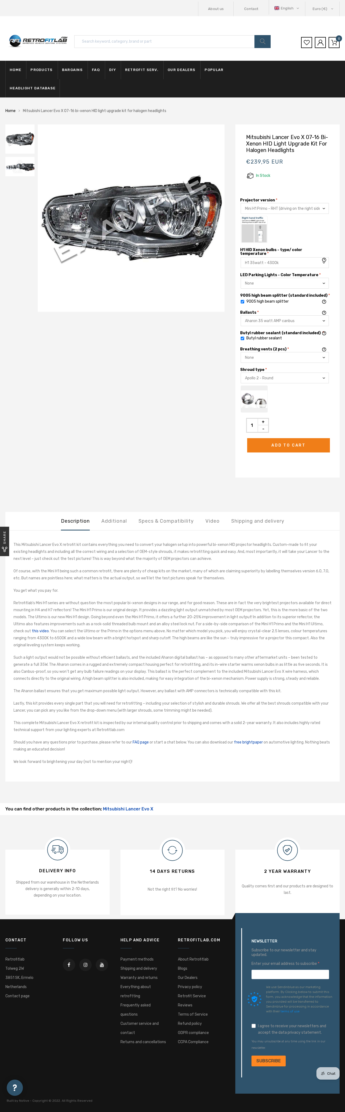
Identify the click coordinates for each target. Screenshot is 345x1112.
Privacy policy (190, 987)
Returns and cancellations (143, 1042)
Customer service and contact (139, 1028)
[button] (287, 8)
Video (212, 521)
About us (216, 9)
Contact (251, 9)
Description (75, 521)
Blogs (182, 968)
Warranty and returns (139, 977)
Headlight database (33, 88)
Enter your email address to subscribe (284, 964)
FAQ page (141, 742)
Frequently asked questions (135, 1010)
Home (15, 70)
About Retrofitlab (193, 959)
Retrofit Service (192, 996)
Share (4, 537)
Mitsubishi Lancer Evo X (128, 809)
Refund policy (190, 1023)
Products (41, 70)
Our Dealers (188, 977)
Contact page (17, 996)
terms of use (290, 1011)
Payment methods (137, 959)
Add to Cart (288, 445)
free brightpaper (248, 742)
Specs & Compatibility (166, 521)
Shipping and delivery (257, 521)
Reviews (185, 1005)
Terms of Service (193, 1014)
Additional (114, 521)
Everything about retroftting (135, 991)
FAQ (96, 70)
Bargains (72, 70)
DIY (112, 70)
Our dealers (181, 70)
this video (40, 631)
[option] (131, 218)
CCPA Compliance (193, 1042)
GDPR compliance (193, 1032)
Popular (214, 70)
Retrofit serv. (141, 70)
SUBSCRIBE (268, 1060)
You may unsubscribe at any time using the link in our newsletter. (288, 1045)
